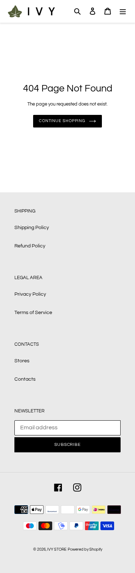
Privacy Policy (30, 294)
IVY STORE (57, 549)
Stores (22, 360)
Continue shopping (62, 121)
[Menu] (122, 11)
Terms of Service (33, 312)
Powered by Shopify (85, 549)
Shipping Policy (31, 227)
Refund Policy (29, 246)
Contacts (25, 379)
